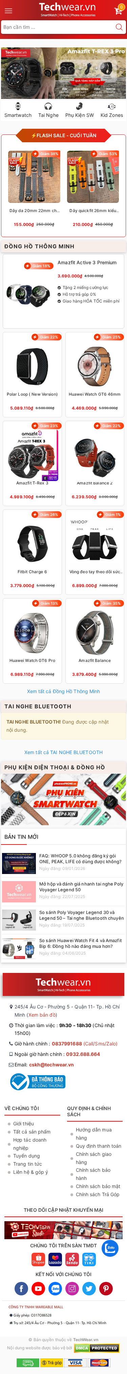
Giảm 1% (113, 514)
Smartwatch (17, 115)
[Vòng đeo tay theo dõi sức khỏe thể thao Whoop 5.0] (95, 552)
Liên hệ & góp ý (30, 1172)
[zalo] (110, 1258)
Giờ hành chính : (66, 1043)
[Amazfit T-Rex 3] (32, 463)
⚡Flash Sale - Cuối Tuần (63, 135)
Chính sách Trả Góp (98, 1194)
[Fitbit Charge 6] (32, 552)
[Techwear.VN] (68, 9)
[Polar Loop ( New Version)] (32, 374)
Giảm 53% (108, 153)
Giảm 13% (49, 603)
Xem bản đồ (42, 1015)
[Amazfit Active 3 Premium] (63, 291)
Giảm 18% (41, 266)
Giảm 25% (111, 337)
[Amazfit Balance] (95, 641)
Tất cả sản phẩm (32, 1131)
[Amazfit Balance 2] (95, 463)
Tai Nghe (48, 115)
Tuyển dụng (26, 1156)
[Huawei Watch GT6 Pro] (32, 641)
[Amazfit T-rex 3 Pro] (63, 73)
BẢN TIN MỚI (21, 836)
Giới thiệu (23, 1123)
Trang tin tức (27, 1164)
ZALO (55, 1288)
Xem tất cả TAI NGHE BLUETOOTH (63, 752)
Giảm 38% (49, 153)
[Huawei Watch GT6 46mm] (95, 374)
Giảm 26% (49, 514)
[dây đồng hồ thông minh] (63, 799)
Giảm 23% (49, 425)
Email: (44, 1064)
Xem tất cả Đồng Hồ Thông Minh (63, 691)
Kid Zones (112, 115)
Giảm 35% (111, 603)
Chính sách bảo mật (98, 1186)
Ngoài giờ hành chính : (57, 1054)
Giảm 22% (49, 337)
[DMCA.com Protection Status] (96, 1347)
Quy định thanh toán (99, 1146)
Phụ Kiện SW (79, 115)
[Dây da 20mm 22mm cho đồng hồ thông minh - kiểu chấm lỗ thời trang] (34, 191)
